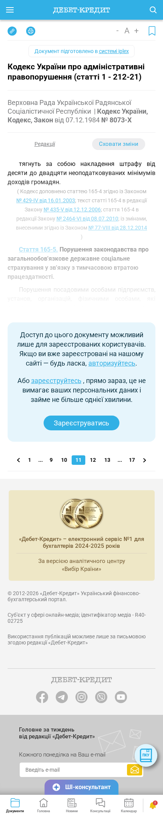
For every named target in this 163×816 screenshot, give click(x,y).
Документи (15, 811)
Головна (43, 811)
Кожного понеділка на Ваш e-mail (62, 754)
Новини (72, 811)
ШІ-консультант (88, 787)
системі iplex (114, 51)
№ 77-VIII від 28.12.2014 (117, 228)
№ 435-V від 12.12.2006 (72, 209)
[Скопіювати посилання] (12, 31)
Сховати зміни (118, 144)
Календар (129, 811)
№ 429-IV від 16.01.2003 (45, 200)
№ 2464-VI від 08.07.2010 (87, 219)
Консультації (100, 811)
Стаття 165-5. (38, 249)
